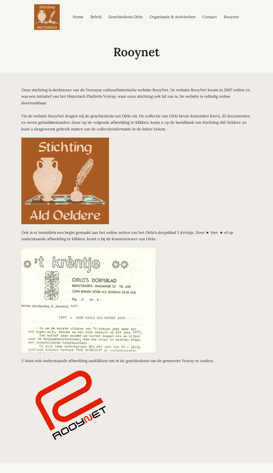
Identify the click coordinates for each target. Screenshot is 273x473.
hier (214, 232)
